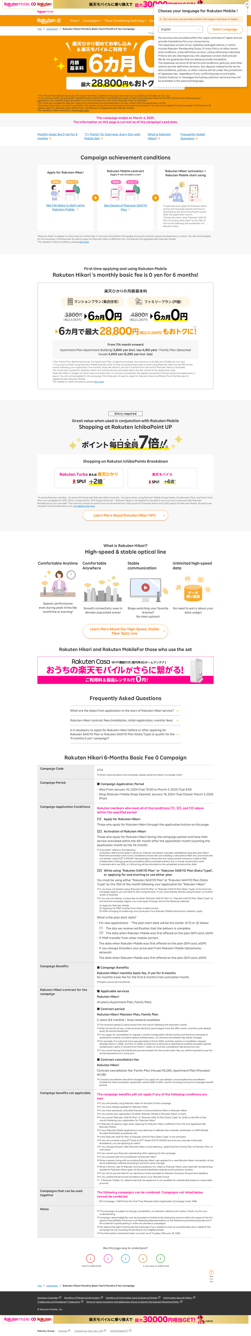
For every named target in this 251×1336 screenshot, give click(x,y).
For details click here (84, 506)
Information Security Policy (177, 1298)
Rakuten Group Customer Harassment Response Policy (150, 1302)
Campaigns (91, 20)
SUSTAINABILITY (119, 1331)
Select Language (225, 29)
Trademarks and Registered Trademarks (58, 1302)
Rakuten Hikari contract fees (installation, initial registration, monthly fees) (121, 720)
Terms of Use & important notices (103, 1302)
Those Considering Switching (124, 20)
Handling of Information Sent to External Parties (131, 1298)
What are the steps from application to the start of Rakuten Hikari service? (122, 710)
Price (73, 20)
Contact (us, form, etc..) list (89, 1331)
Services (62, 1331)
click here (84, 110)
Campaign (52, 29)
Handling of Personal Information (82, 1298)
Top (39, 29)
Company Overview (47, 1298)
